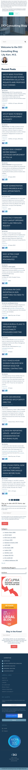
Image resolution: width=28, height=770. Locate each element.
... (20, 277)
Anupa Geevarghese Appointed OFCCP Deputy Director (14, 399)
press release (7, 198)
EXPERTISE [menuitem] (7, 657)
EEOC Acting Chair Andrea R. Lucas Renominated (11, 257)
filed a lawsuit (20, 236)
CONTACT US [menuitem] (5, 680)
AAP (7, 545)
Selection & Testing (11, 542)
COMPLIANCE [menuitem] (7, 661)
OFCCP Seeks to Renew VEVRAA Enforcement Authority (12, 116)
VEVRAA (10, 103)
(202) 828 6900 (14, 760)
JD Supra (15, 103)
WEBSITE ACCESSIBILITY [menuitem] (7, 691)
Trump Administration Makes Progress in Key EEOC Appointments (13, 188)
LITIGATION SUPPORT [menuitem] (9, 671)
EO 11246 (9, 558)
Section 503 (9, 555)
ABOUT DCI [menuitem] (4, 678)
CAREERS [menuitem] (4, 682)
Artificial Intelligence (11, 560)
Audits (8, 550)
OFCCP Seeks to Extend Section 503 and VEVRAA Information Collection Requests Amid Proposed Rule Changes (14, 79)
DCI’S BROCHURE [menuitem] (6, 684)
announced (20, 270)
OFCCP (17, 421)
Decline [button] (16, 13)
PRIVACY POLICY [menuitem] (6, 687)
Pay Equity (9, 547)
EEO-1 (9, 491)
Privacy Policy (23, 710)
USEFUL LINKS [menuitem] (7, 675)
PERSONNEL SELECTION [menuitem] (9, 668)
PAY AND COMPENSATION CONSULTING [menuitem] (13, 663)
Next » (17, 500)
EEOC (14, 177)
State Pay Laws (11, 315)
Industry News (11, 421)
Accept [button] (11, 13)
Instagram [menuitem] (6, 731)
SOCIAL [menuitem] (4, 725)
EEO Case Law (10, 537)
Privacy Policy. (15, 641)
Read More (4, 101)
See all (3, 563)
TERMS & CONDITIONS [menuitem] (7, 689)
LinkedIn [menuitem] (5, 728)
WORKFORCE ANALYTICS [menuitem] (9, 666)
